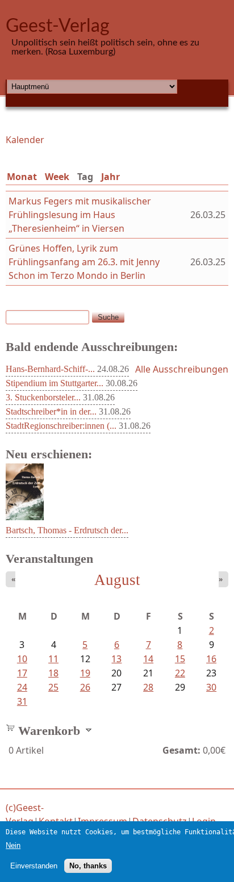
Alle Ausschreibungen (181, 369)
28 (148, 687)
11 (53, 659)
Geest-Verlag (58, 26)
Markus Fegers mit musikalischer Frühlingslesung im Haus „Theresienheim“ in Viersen (80, 215)
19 (85, 673)
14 (148, 659)
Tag (87, 176)
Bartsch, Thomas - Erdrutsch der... (67, 530)
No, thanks (88, 866)
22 (180, 673)
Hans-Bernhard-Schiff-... (50, 369)
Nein (13, 845)
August (117, 579)
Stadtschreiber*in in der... (51, 411)
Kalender (25, 139)
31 (22, 701)
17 (22, 673)
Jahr (110, 176)
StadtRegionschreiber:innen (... (61, 425)
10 (22, 659)
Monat (22, 176)
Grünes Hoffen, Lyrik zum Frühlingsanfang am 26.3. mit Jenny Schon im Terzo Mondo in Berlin (84, 262)
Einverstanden (33, 866)
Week (57, 176)
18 (53, 673)
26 (85, 687)
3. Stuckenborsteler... (43, 397)
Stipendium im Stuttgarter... (54, 383)
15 (180, 659)
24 (22, 687)
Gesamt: (181, 750)
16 (211, 659)
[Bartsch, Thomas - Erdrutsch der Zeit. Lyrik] (25, 517)
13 (116, 659)
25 (53, 687)
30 (211, 687)
